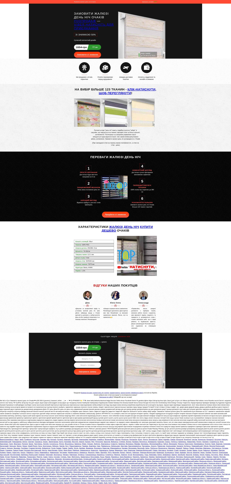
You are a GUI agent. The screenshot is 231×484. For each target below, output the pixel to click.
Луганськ (43, 459)
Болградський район (71, 461)
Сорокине (8, 450)
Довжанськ (83, 452)
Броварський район (102, 461)
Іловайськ (100, 439)
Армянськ (77, 444)
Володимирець (138, 455)
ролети (106, 393)
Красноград (4, 444)
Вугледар (75, 439)
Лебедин (55, 446)
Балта (61, 442)
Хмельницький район (45, 481)
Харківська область (199, 478)
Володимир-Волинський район (57, 463)
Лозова (189, 450)
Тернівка (85, 446)
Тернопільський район (96, 478)
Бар (48, 439)
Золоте (145, 439)
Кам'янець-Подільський (29, 455)
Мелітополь (76, 457)
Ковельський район (183, 468)
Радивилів (14, 457)
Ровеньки (76, 450)
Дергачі (81, 442)
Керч (69, 457)
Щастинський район (28, 483)
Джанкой (179, 448)
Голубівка (24, 448)
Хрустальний (4, 455)
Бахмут (122, 452)
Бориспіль (94, 450)
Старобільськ (214, 442)
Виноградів (173, 444)
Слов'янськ (109, 455)
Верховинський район (160, 461)
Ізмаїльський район (12, 468)
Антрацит (182, 450)
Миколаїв (58, 459)
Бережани (92, 439)
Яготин (61, 444)
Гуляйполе (28, 439)
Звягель (129, 452)
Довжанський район (201, 463)
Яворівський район (42, 483)
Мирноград (119, 450)
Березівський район (197, 459)
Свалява (43, 439)
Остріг (130, 455)
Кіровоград (160, 452)
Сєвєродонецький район (177, 476)
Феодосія (91, 452)
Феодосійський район (183, 478)
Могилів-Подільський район (132, 472)
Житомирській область (75, 465)
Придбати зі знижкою (115, 215)
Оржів (2, 457)
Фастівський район (168, 478)
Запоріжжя (76, 483)
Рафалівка (22, 457)
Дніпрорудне (152, 442)
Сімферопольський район (214, 476)
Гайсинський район (75, 463)
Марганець (207, 448)
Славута (3, 448)
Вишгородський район (191, 461)
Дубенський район (27, 465)
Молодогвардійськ (155, 444)
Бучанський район (116, 461)
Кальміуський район (53, 468)
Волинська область (23, 463)
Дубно (159, 455)
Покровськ (29, 452)
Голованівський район (105, 463)
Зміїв (21, 439)
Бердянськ (100, 455)
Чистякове (63, 452)
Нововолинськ (85, 450)
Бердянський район (168, 459)
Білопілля (187, 439)
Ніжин (97, 452)
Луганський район (218, 470)
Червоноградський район (91, 481)
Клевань (196, 455)
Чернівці (152, 457)
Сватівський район (161, 476)
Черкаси (209, 457)
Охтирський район (121, 474)
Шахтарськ (162, 450)
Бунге (140, 439)
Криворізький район (118, 470)
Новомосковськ (73, 452)
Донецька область (214, 463)
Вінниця (29, 459)
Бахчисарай (4, 446)
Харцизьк (206, 450)
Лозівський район (177, 470)
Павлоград (73, 455)
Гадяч (11, 444)
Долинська (202, 439)
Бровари (183, 452)
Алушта (153, 446)
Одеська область (77, 474)
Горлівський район (120, 463)
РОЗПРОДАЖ (85, 21)
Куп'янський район (148, 470)
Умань (202, 452)
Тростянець (38, 444)
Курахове (160, 442)
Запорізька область (123, 465)
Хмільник (12, 446)
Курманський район (163, 470)
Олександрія (223, 452)
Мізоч (221, 455)
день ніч (131, 227)
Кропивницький (161, 457)
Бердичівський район (152, 459)
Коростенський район (7, 470)
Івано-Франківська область (202, 465)
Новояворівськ (199, 444)
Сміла (36, 452)
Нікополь (117, 455)
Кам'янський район (109, 468)
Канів (213, 444)
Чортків (61, 446)
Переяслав (161, 446)
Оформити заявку (87, 372)
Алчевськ (81, 455)
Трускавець (146, 446)
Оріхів (160, 439)
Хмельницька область (29, 481)
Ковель (9, 452)
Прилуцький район (28, 476)
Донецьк (83, 483)
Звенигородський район (153, 465)
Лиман (24, 446)
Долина (128, 442)
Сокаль (167, 442)
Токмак (64, 448)
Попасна (181, 444)
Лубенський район (190, 470)
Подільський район (185, 474)
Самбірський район (132, 476)
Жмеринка (89, 448)
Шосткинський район (12, 483)
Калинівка (67, 442)
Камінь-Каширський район (70, 468)
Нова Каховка (52, 450)
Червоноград (54, 452)
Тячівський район (126, 478)
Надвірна (135, 442)
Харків (100, 483)
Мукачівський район (150, 472)
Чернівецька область (135, 481)
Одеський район (90, 474)
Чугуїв (76, 448)
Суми (203, 457)
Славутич (114, 444)
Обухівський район (63, 474)
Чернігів (216, 457)
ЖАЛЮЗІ (116, 227)
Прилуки (222, 450)
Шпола (24, 442)
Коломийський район (198, 468)
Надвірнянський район (166, 472)
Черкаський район (121, 481)
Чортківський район (196, 481)
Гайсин (165, 444)
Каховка (125, 448)
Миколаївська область (81, 472)
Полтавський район (13, 476)
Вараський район (130, 461)
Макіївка (36, 459)
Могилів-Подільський (216, 446)
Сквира (172, 439)
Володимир (132, 448)
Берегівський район (183, 459)
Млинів (226, 455)
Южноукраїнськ (115, 448)
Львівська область (17, 472)
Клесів (202, 455)
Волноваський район (38, 463)
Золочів (46, 444)
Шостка (189, 452)
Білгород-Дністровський (32, 450)
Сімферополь (21, 459)
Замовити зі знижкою (87, 55)
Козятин (208, 444)
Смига (50, 457)
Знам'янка (92, 446)
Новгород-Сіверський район (214, 472)
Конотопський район (214, 468)
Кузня (200, 450)
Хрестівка (124, 446)
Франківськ (115, 457)
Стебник (122, 442)
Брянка (111, 450)
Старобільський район (22, 478)
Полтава (222, 457)
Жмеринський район (92, 465)
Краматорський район (52, 470)
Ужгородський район (140, 478)
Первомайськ (44, 452)
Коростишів (189, 444)
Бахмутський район (104, 459)
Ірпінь (147, 448)
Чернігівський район (182, 481)
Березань (67, 439)
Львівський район (31, 472)
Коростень (16, 452)
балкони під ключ (86, 393)
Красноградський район (69, 470)
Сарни (45, 457)
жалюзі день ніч (98, 393)
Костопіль (214, 455)
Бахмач (88, 442)
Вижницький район (175, 461)
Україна (115, 483)
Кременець (182, 442)
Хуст (66, 446)
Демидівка (152, 455)
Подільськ (153, 448)
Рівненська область (56, 476)
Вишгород (17, 444)
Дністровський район (185, 463)
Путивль (60, 439)
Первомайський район (154, 474)
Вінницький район (219, 461)
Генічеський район (89, 463)
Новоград (135, 452)
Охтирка (225, 448)
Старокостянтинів (35, 448)
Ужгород (66, 455)
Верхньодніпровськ (6, 439)
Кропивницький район (133, 470)
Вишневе (17, 448)
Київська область (151, 468)
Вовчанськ (114, 442)
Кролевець (145, 444)
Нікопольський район (196, 472)
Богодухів (179, 439)
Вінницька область (206, 461)
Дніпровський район (150, 463)
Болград (53, 439)
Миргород (171, 448)
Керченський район (137, 468)
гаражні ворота (115, 393)
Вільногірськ (69, 444)
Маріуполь (50, 459)
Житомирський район (59, 465)
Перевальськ (105, 446)
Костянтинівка (15, 455)
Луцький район (5, 472)
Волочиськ (143, 442)
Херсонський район (13, 481)
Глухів (53, 448)
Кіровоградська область (167, 468)
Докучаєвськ (105, 444)
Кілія (221, 442)
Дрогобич (103, 452)
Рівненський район (70, 476)
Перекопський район (170, 474)
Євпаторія (49, 455)
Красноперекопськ (134, 446)
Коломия (170, 450)
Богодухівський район (55, 461)
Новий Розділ (32, 446)
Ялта (110, 452)
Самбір (70, 448)
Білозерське (153, 439)
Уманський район (154, 478)
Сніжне (155, 450)
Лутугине (217, 439)
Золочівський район (185, 465)
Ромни (2, 450)
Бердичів (196, 452)
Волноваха (129, 444)
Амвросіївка (191, 442)
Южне (84, 444)
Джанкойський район (135, 463)
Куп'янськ (187, 446)
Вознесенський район (7, 463)
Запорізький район (137, 465)
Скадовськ (38, 442)
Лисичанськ (58, 455)
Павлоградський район (137, 474)
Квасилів (189, 455)
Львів (105, 483)
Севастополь (10, 459)
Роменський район (117, 476)
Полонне (25, 444)
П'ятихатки (99, 442)
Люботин (97, 444)
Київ (109, 483)
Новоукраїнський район (47, 474)
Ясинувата (98, 448)
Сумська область (51, 478)
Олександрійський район (105, 474)
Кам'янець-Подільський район (91, 468)
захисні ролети (125, 393)
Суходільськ (53, 444)
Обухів (206, 446)
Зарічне (174, 455)
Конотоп (215, 452)
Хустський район (75, 481)
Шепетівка (198, 448)
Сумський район (64, 478)
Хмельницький (189, 457)
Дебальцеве (115, 446)
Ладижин (205, 442)
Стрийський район (37, 478)
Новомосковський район (29, 474)
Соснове (57, 457)
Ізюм (125, 450)
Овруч (16, 439)
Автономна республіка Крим (72, 459)
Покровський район (199, 474)
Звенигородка (53, 442)
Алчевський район (89, 459)
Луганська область (204, 470)
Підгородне (133, 439)
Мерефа (137, 444)
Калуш (23, 452)
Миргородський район (114, 472)
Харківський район (213, 478)
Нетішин (10, 448)
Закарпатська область (108, 465)
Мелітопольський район (64, 472)
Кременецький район (85, 470)
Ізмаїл (177, 452)
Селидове (226, 444)
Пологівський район (214, 474)
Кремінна (121, 444)
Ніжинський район (181, 472)
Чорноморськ (103, 450)
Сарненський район (147, 476)
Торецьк (185, 448)
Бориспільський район (87, 461)
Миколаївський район (97, 472)
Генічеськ (174, 442)
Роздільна (124, 439)
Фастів (44, 450)
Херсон (2, 459)
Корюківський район (23, 470)
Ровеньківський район (85, 476)
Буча (40, 446)
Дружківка (214, 450)
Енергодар (131, 450)
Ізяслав (194, 439)
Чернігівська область (166, 481)
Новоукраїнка (16, 442)
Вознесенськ (162, 448)
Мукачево (115, 452)
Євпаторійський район (42, 465)
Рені (92, 442)
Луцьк (102, 457)
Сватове (31, 442)
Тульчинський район (112, 478)
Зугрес (45, 442)
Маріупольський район (47, 472)
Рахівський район (41, 476)
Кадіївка (208, 452)
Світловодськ (216, 448)
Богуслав (36, 439)
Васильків (140, 448)
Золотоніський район (170, 465)
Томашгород (31, 457)
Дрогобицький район (12, 465)
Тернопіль (136, 457)
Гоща (146, 455)
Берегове (219, 444)
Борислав (106, 448)
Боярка (58, 448)
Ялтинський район (56, 483)
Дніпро (95, 483)
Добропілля (46, 448)
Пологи (198, 442)
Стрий (176, 450)
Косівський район (37, 470)
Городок (117, 439)
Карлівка (166, 439)
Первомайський (197, 446)
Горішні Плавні (18, 450)
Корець (207, 455)
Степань (64, 457)
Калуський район (39, 468)
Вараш (195, 450)
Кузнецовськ (169, 452)
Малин (19, 446)
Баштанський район (137, 459)
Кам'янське (171, 457)
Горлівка (198, 457)
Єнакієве (42, 455)
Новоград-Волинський (144, 450)
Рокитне (39, 457)
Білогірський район (22, 461)
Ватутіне (75, 442)
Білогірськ (209, 439)
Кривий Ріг (67, 483)
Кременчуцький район (102, 470)
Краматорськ (85, 457)
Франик (107, 457)
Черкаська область (107, 481)
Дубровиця (167, 455)
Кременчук (144, 457)
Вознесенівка (109, 439)
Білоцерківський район (38, 461)
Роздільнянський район (102, 476)
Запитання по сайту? (106, 397)
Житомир (179, 457)
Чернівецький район (151, 481)
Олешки (90, 444)
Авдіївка (82, 448)
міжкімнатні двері (137, 393)
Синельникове (171, 446)
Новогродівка (83, 439)
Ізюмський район (26, 468)
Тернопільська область (79, 478)
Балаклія (180, 446)
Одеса (89, 483)
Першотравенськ (75, 446)
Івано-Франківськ (126, 457)
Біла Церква (95, 457)
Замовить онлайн (149, 1)
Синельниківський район (195, 476)
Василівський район (144, 461)
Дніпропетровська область (167, 463)
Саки (98, 446)
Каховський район (123, 468)
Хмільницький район (61, 481)
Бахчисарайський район (120, 459)
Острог (7, 457)
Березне (124, 455)
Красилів (107, 442)
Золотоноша (47, 446)
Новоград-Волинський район (10, 474)
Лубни (60, 450)
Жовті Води (68, 450)
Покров (191, 448)
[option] (87, 306)
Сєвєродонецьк (90, 455)
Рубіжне (3, 452)
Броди (31, 444)
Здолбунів (181, 455)
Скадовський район (7, 478)
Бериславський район (213, 459)
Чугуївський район (210, 481)
